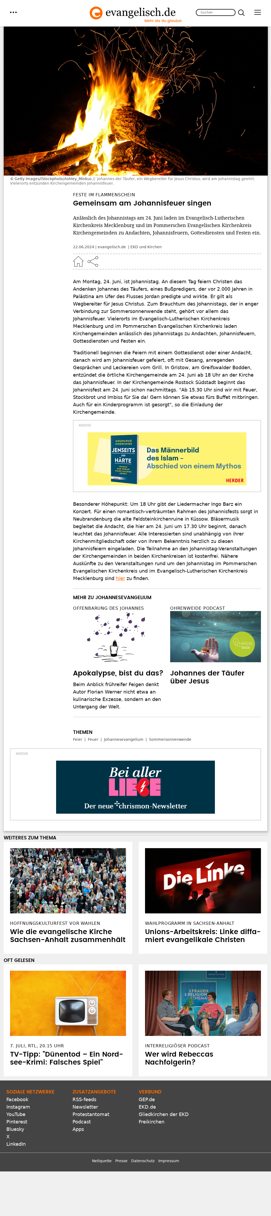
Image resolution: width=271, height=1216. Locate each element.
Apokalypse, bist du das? (118, 673)
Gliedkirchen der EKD (164, 1114)
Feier (77, 739)
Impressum (168, 1161)
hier (120, 578)
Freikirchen (151, 1122)
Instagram (18, 1107)
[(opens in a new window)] (167, 458)
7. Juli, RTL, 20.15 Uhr (37, 1045)
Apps (78, 1129)
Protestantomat (91, 1114)
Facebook (17, 1099)
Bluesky (15, 1129)
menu (13, 12)
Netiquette (102, 1161)
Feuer (93, 739)
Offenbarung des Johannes (108, 608)
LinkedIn (16, 1144)
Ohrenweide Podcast (197, 608)
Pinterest (16, 1122)
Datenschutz (143, 1161)
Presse (121, 1161)
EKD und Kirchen (146, 247)
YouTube (15, 1114)
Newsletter (85, 1107)
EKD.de (147, 1107)
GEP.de (147, 1099)
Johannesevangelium (123, 739)
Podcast (82, 1122)
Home (78, 261)
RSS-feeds (84, 1099)
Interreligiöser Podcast (177, 1045)
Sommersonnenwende (170, 739)
